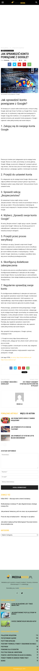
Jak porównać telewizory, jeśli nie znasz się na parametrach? (19, 511)
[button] (36, 2)
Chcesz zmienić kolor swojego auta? (23, 621)
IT (1, 50)
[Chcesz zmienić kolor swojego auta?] (5, 624)
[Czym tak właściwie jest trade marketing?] (5, 606)
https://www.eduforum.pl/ (8, 360)
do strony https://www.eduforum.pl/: (21, 357)
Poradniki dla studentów (10, 649)
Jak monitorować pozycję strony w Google (23, 613)
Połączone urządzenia (8, 50)
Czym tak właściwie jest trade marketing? (22, 604)
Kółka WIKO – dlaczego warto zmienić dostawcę (15, 499)
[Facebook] (17, 593)
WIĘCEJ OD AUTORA (27, 413)
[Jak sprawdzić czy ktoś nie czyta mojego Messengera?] (5, 438)
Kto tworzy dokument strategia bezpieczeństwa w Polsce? (29, 384)
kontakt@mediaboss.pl (26, 588)
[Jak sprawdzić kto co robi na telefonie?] (5, 429)
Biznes (3, 661)
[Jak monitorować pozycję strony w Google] (5, 615)
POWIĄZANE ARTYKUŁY (9, 413)
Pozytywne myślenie (8, 641)
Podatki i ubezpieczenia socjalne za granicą (16, 655)
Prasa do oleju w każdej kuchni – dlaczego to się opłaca (17, 517)
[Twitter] (22, 593)
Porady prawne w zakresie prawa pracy (14, 658)
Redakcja (6, 60)
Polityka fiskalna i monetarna (11, 652)
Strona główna (4, 48)
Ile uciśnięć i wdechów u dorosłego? (9, 383)
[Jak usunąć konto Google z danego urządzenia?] (5, 420)
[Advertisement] (19, 25)
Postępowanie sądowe (8, 638)
